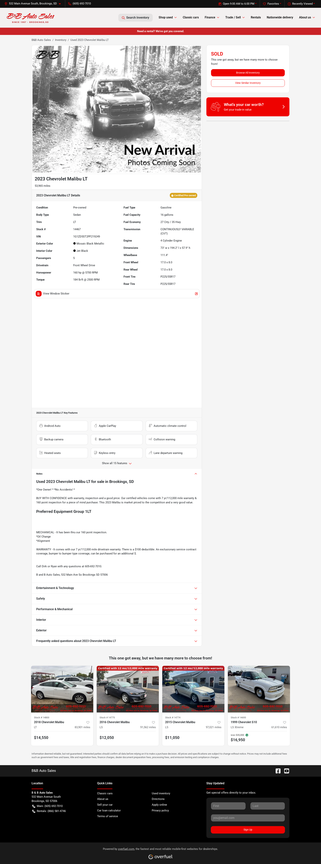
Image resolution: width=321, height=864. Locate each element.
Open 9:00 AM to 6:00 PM (238, 3)
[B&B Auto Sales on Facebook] (276, 770)
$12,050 (107, 737)
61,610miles (279, 727)
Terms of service (107, 816)
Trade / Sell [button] (233, 17)
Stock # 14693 (238, 717)
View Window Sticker (56, 293)
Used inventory (161, 793)
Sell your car (105, 804)
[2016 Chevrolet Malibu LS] (128, 689)
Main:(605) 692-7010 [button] (50, 806)
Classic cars (191, 17)
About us (102, 799)
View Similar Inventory (248, 82)
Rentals (256, 17)
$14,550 (41, 737)
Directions (158, 799)
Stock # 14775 (107, 717)
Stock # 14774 (172, 717)
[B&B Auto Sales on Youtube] (285, 770)
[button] (34, 3)
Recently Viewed (302, 3)
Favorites (273, 3)
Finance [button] (210, 17)
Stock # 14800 (41, 717)
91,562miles (148, 727)
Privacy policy (160, 810)
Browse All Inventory (248, 72)
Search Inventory (137, 17)
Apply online (159, 804)
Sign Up (248, 829)
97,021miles (213, 727)
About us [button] (305, 17)
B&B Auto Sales (41, 40)
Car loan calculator (109, 810)
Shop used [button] (166, 17)
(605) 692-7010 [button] (82, 3)
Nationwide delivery (280, 17)
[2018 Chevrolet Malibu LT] (62, 689)
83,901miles (82, 727)
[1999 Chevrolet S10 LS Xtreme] (259, 689)
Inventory (60, 40)
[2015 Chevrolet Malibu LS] (193, 689)
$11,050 (172, 737)
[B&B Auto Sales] (31, 18)
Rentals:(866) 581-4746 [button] (51, 811)
